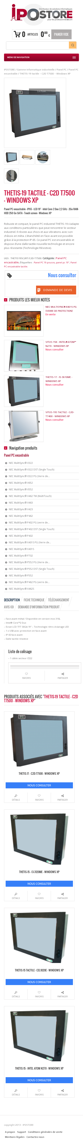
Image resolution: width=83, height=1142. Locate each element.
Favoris (26, 678)
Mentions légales (15, 1137)
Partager (63, 678)
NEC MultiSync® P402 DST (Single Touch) (31, 529)
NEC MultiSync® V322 (21, 463)
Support (21, 1132)
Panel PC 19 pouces (44, 262)
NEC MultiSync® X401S (21, 549)
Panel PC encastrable (16, 455)
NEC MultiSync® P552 (21, 575)
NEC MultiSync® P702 (21, 555)
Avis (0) (9, 607)
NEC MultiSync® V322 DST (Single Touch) (31, 469)
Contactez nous (35, 1137)
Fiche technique (34, 600)
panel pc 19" (62, 262)
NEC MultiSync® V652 (21, 482)
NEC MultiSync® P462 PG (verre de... (29, 582)
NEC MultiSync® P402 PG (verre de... (29, 522)
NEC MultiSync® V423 (21, 509)
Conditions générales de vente (45, 1132)
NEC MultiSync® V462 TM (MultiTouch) (30, 496)
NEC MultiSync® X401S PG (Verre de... (30, 542)
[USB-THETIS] (11, 176)
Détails (16, 799)
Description (12, 600)
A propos (10, 1132)
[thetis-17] (11, 157)
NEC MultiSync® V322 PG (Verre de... (29, 476)
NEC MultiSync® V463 (21, 502)
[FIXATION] (27, 157)
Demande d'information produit (39, 607)
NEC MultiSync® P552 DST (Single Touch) (31, 569)
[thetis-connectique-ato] (42, 157)
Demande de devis (57, 290)
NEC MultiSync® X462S (21, 588)
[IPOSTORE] (41, 14)
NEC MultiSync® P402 (21, 535)
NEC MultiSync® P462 (21, 516)
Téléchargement (58, 600)
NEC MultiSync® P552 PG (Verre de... (29, 562)
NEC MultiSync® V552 (21, 489)
